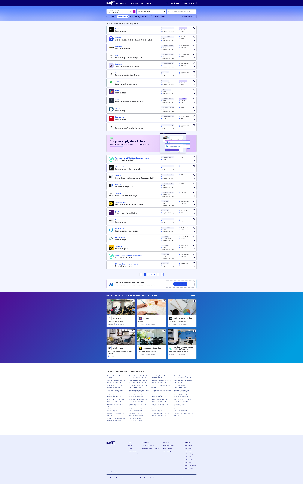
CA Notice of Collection (190, 477)
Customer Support (168, 445)
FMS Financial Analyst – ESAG (124, 187)
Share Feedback (167, 448)
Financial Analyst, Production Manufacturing (129, 128)
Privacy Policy (150, 477)
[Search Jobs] (134, 11)
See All (193, 296)
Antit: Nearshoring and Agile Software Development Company (184, 348)
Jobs (142, 3)
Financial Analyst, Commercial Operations (128, 57)
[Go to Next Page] (162, 274)
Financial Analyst (120, 31)
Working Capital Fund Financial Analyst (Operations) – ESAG (134, 178)
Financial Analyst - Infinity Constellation (128, 169)
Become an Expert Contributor (150, 448)
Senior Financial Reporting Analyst (126, 84)
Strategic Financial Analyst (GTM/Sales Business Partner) (133, 40)
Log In (177, 3)
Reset (163, 16)
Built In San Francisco (190, 465)
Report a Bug (167, 451)
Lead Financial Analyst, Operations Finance (129, 204)
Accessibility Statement (128, 477)
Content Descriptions (134, 454)
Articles (149, 3)
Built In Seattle (188, 468)
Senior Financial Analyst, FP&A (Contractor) (129, 101)
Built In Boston (188, 448)
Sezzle (146, 318)
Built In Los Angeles (189, 460)
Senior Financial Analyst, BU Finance (127, 66)
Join (172, 3)
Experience (134, 16)
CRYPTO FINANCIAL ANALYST (124, 160)
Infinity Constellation (183, 318)
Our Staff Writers (132, 451)
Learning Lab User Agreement (114, 477)
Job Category (122, 16)
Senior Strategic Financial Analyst (126, 195)
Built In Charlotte (189, 451)
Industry (144, 16)
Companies (134, 3)
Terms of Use (160, 477)
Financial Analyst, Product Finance (126, 231)
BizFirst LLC (118, 348)
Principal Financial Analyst (123, 257)
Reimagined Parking (152, 348)
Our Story (130, 445)
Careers (130, 448)
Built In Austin (188, 445)
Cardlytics (117, 318)
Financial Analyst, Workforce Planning (127, 75)
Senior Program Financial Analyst (126, 213)
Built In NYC (187, 462)
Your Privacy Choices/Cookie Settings (174, 477)
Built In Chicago (188, 454)
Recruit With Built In (148, 445)
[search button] (167, 3)
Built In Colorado (189, 457)
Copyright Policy (141, 477)
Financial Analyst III (121, 248)
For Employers (188, 3)
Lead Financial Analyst (122, 48)
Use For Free (116, 148)
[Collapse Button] (194, 31)
